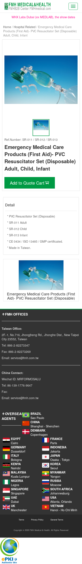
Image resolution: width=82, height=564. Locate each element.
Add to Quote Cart (27, 183)
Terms (21, 519)
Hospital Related (25, 27)
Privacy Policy (37, 519)
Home (7, 27)
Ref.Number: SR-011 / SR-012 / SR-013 (31, 139)
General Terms (56, 519)
